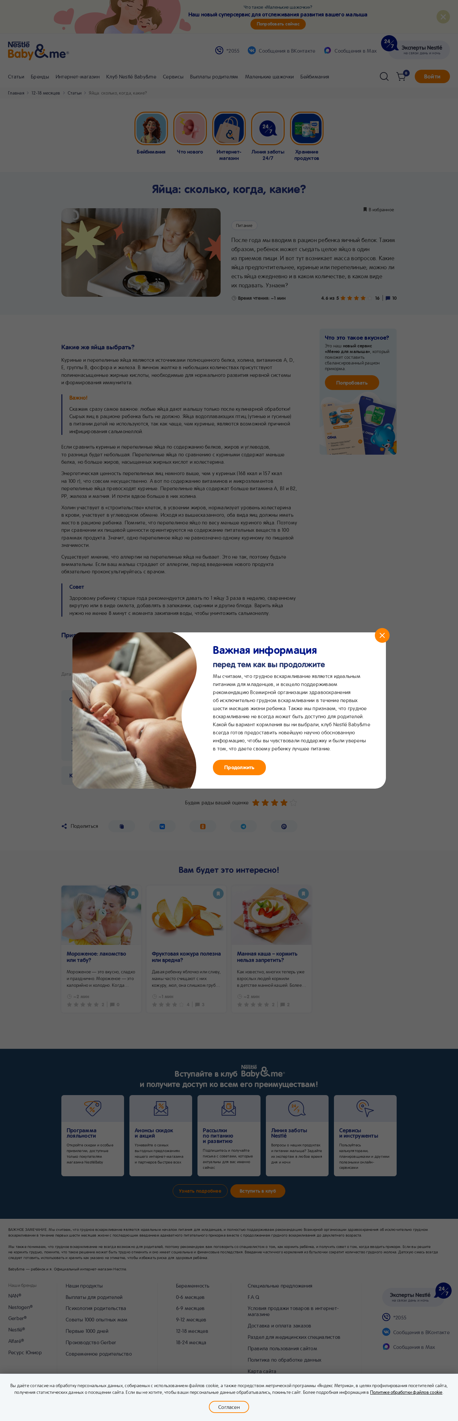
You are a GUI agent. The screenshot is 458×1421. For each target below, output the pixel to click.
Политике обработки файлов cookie (406, 1392)
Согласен (229, 1407)
